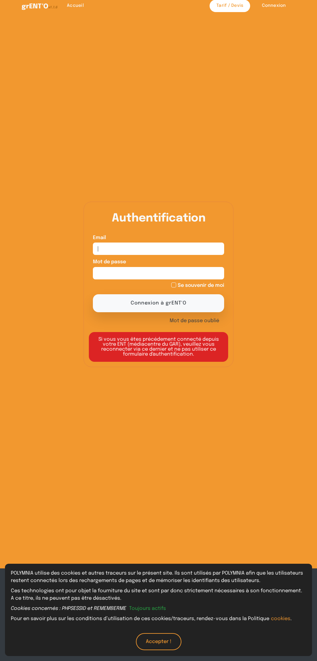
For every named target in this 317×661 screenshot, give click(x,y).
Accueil (75, 5)
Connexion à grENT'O (158, 303)
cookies (280, 618)
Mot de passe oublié (194, 320)
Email (99, 237)
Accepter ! (159, 641)
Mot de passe (109, 262)
